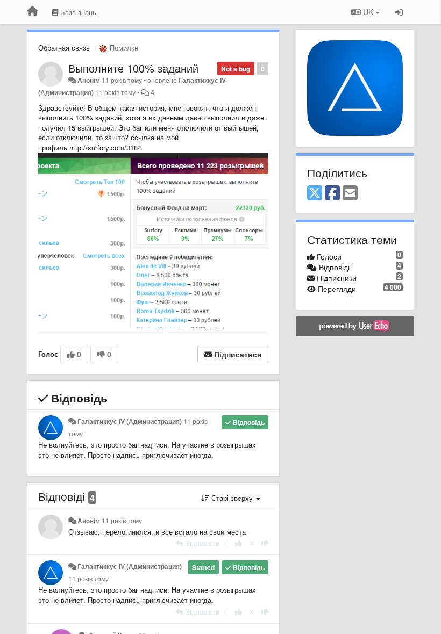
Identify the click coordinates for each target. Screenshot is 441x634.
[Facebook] (332, 193)
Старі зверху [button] (232, 498)
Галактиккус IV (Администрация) (129, 421)
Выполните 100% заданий (133, 68)
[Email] (350, 193)
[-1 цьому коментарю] (264, 543)
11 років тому (122, 520)
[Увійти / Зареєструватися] (399, 12)
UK (368, 11)
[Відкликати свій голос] (251, 543)
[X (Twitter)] (314, 193)
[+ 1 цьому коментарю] (238, 543)
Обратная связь (64, 47)
